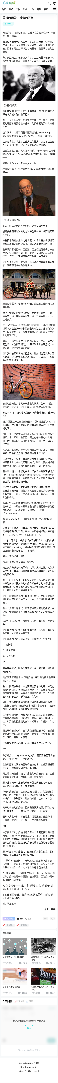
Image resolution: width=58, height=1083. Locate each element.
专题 (39, 9)
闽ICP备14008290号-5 (29, 1067)
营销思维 (8, 24)
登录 (29, 1028)
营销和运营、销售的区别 (13, 956)
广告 (18, 9)
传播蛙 (36, 1063)
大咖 (32, 9)
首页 (4, 9)
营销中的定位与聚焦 (11, 986)
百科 (46, 9)
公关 (25, 9)
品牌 (11, 9)
